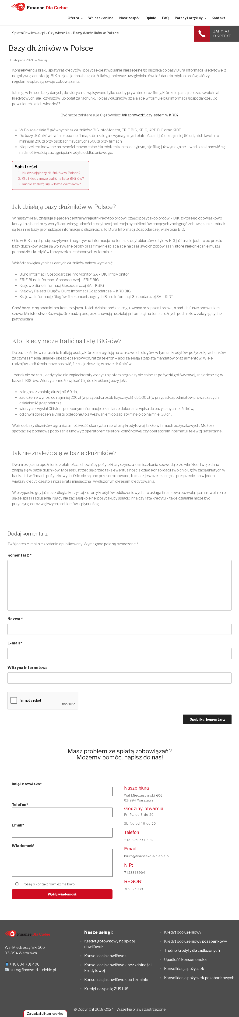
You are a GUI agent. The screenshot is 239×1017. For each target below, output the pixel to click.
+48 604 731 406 (138, 839)
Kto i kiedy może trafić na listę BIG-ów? (53, 178)
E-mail (14, 643)
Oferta (73, 18)
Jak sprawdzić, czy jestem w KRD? (150, 115)
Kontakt (218, 18)
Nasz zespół (129, 18)
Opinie (150, 18)
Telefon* (20, 804)
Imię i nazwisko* (27, 784)
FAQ (165, 18)
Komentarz (19, 555)
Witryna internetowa (27, 667)
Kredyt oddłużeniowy (182, 932)
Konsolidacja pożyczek (184, 969)
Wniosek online (100, 18)
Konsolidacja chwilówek (105, 956)
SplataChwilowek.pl (28, 33)
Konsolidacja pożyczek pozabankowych (199, 978)
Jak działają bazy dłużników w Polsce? (51, 173)
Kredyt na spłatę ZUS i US (106, 989)
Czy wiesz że (59, 33)
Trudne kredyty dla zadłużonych (192, 950)
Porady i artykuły (189, 18)
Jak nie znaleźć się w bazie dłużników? (51, 184)
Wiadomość (23, 846)
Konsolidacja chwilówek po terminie (116, 979)
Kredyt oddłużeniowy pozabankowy (195, 941)
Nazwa (15, 619)
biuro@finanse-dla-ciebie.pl (147, 856)
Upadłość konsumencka (185, 959)
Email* (18, 825)
